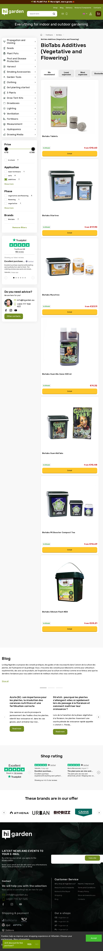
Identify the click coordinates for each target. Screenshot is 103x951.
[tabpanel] (30, 713)
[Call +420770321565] (67, 14)
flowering (13, 200)
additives (13, 179)
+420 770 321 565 (17, 899)
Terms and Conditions (86, 888)
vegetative (14, 203)
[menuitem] (19, 42)
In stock (13, 160)
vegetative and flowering (20, 196)
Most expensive (82, 73)
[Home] (41, 34)
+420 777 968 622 (24, 305)
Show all (5, 681)
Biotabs (13, 219)
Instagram (12, 905)
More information (21, 939)
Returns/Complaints (83, 8)
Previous (5, 717)
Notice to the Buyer (62, 891)
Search (54, 14)
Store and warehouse (86, 895)
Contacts (97, 8)
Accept (94, 938)
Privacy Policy (83, 891)
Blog (62, 8)
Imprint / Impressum (86, 884)
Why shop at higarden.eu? (65, 884)
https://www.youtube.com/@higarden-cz (21, 905)
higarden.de (64, 922)
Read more (16, 729)
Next (99, 717)
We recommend (49, 73)
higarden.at (63, 926)
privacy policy (7, 860)
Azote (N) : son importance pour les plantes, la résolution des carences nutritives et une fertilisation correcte (28, 702)
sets (12, 176)
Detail (69, 154)
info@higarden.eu (25, 300)
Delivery (69, 8)
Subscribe (92, 858)
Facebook (3, 905)
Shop (55, 8)
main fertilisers (16, 172)
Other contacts (13, 316)
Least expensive (66, 73)
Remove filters (19, 227)
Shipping (58, 895)
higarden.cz (63, 918)
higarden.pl (63, 930)
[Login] (91, 13)
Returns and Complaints (64, 888)
